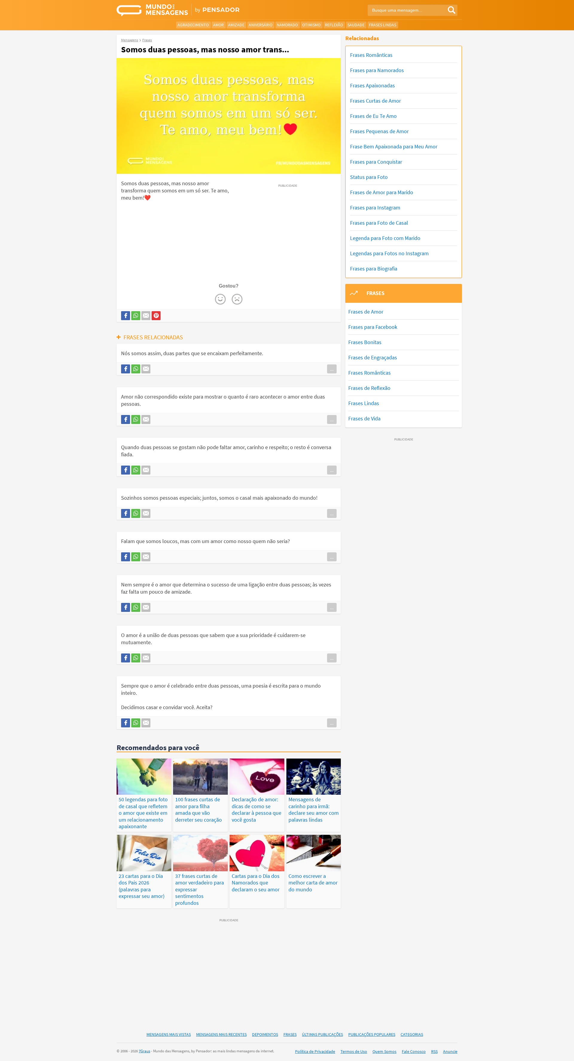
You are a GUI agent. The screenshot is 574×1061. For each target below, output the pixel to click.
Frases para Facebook (372, 326)
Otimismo (311, 25)
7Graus (144, 1051)
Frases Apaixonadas (372, 85)
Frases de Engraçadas (372, 357)
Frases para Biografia (373, 268)
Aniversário (260, 25)
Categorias (412, 1034)
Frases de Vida (364, 418)
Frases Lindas (382, 25)
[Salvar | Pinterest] (156, 315)
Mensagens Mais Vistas (168, 1034)
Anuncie (450, 1051)
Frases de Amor (365, 311)
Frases (290, 1034)
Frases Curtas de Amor (375, 100)
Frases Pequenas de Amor (379, 131)
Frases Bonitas (364, 342)
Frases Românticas (371, 54)
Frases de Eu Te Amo (373, 116)
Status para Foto (369, 177)
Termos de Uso (354, 1051)
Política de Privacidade (315, 1051)
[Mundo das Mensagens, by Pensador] (200, 10)
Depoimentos (265, 1034)
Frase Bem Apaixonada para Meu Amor (393, 146)
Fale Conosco (414, 1051)
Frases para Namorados (377, 70)
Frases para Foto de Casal (379, 222)
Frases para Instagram (375, 207)
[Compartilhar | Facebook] (125, 315)
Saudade (355, 25)
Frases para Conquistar (376, 161)
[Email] (145, 315)
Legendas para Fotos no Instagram (389, 253)
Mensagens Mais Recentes (221, 1034)
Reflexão (334, 25)
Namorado (287, 25)
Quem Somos (384, 1051)
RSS (434, 1051)
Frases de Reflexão (369, 387)
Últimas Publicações (322, 1034)
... (332, 369)
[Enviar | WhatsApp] (135, 315)
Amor (218, 25)
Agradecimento (193, 25)
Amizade (236, 25)
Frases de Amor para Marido (381, 192)
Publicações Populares (371, 1034)
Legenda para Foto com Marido (385, 238)
